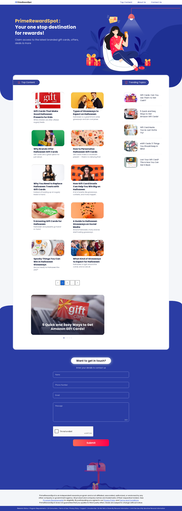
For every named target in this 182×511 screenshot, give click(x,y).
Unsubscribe (91, 508)
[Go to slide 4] (69, 337)
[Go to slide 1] (63, 337)
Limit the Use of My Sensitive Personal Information (147, 508)
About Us (141, 2)
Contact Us (156, 2)
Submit (91, 442)
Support (83, 508)
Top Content (126, 2)
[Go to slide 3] (67, 337)
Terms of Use (63, 508)
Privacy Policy (109, 500)
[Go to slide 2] (65, 337)
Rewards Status (22, 508)
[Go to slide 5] (71, 337)
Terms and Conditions (129, 500)
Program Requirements (53, 500)
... (72, 283)
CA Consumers (52, 508)
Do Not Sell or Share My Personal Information (113, 508)
